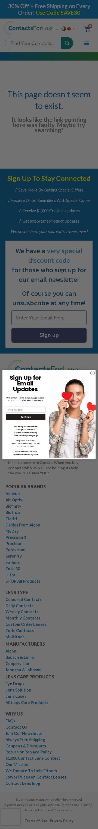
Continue (25, 416)
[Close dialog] (92, 373)
